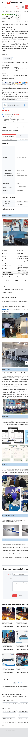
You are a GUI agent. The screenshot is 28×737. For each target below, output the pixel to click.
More (3, 725)
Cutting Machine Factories (9, 711)
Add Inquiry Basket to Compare (10, 130)
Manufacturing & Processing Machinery (14, 11)
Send (15, 596)
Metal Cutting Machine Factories (10, 715)
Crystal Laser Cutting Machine (10, 703)
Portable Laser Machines (8, 689)
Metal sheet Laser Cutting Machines (10, 686)
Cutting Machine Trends (8, 722)
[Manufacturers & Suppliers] (14, 2)
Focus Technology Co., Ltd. (19, 730)
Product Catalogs (23, 683)
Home (3, 11)
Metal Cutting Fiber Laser (9, 718)
